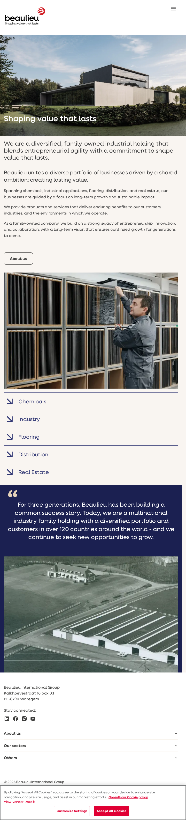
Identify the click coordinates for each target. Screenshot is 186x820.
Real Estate (33, 471)
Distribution (33, 454)
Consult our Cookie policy (128, 797)
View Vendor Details (20, 801)
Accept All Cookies (111, 811)
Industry (29, 418)
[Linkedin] (7, 719)
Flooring (28, 436)
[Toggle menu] (176, 733)
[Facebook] (15, 719)
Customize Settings (72, 811)
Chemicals (32, 401)
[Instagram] (24, 719)
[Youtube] (33, 719)
